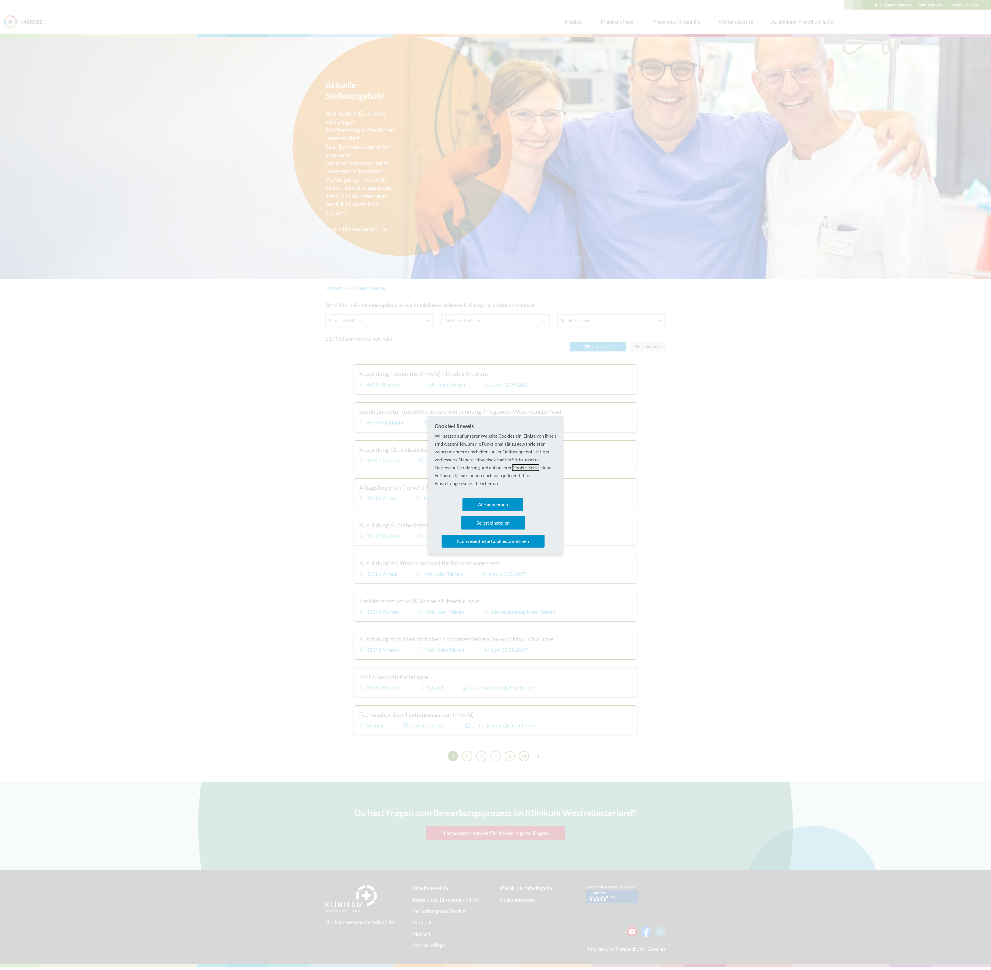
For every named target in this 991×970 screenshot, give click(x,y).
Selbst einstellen (493, 523)
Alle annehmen (493, 504)
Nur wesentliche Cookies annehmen (493, 541)
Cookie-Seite (526, 467)
